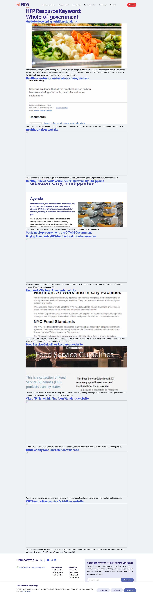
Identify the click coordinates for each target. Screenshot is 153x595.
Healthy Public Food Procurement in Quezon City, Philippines (65, 181)
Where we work (63, 5)
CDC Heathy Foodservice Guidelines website (54, 501)
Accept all (130, 590)
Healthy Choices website (42, 129)
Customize (103, 590)
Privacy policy (26, 591)
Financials (73, 570)
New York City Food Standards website (51, 290)
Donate (131, 5)
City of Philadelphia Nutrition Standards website (57, 398)
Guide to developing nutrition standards (52, 21)
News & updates (90, 5)
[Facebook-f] (45, 560)
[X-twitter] (41, 560)
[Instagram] (52, 560)
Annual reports (56, 567)
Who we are (77, 5)
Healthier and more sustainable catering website (57, 78)
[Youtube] (48, 560)
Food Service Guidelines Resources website (54, 344)
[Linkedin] (55, 560)
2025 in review (58, 570)
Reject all (117, 590)
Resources (103, 5)
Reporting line (75, 577)
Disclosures (74, 572)
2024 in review (58, 572)
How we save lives (48, 5)
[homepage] (23, 6)
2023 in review (58, 575)
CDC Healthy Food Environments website (52, 450)
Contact (113, 5)
